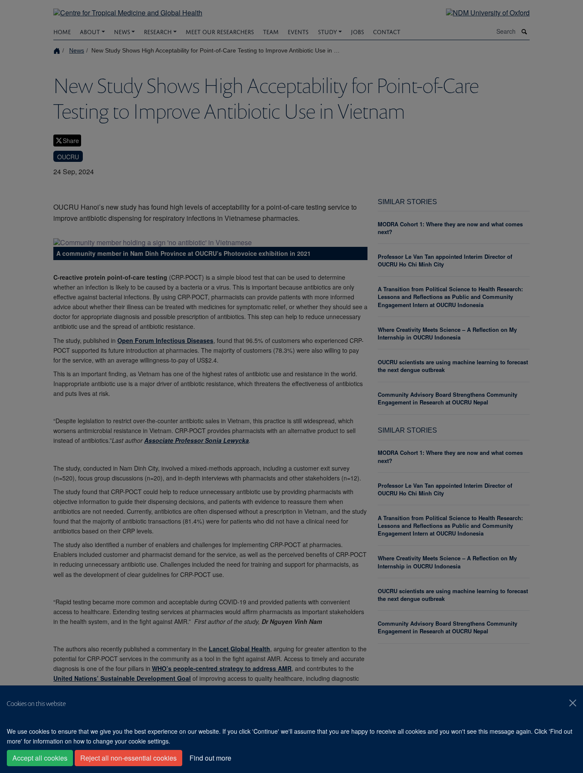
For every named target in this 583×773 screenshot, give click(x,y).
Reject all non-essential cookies (128, 758)
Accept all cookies (39, 758)
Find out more (210, 758)
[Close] (573, 703)
